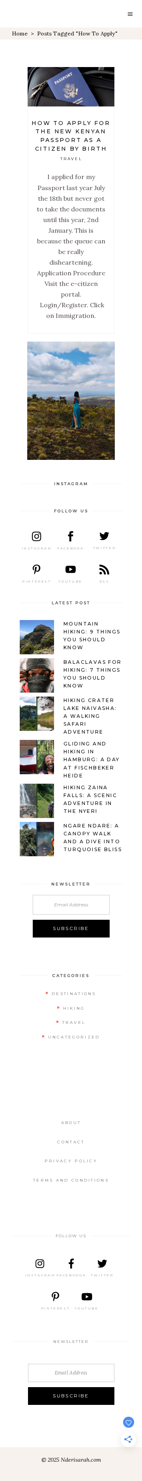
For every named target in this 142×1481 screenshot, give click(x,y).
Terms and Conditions (71, 1180)
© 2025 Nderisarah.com (71, 1459)
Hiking (74, 1008)
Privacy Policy (71, 1161)
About (71, 1122)
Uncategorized (74, 1037)
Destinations (74, 993)
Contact (70, 1142)
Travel (71, 158)
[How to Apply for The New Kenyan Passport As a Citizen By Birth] (71, 86)
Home (20, 33)
